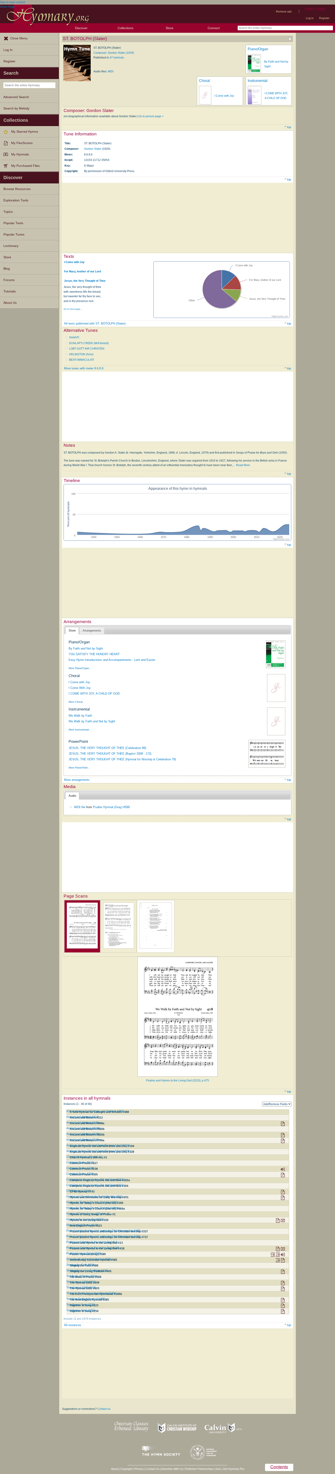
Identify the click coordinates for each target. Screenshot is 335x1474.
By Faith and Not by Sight (86, 648)
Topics (8, 211)
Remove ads (284, 11)
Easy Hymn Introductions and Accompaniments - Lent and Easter (112, 660)
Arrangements (92, 630)
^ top (288, 127)
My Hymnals (20, 154)
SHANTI (74, 337)
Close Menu (19, 38)
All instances (72, 1325)
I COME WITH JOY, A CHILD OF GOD (94, 693)
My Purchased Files (25, 165)
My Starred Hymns (24, 131)
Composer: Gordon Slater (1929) (113, 52)
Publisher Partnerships (199, 1469)
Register (324, 18)
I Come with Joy (224, 95)
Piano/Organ (258, 49)
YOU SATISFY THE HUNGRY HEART (94, 654)
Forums (9, 280)
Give (218, 1469)
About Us (10, 302)
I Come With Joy (80, 688)
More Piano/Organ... (80, 668)
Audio (72, 795)
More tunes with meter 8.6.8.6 (83, 368)
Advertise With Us (172, 1469)
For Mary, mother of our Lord (82, 271)
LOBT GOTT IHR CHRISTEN (86, 348)
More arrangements (77, 779)
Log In (8, 50)
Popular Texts (13, 223)
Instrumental (258, 81)
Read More (243, 465)
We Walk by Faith (80, 715)
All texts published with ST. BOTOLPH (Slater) (95, 323)
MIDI (110, 71)
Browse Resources (17, 189)
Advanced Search (16, 97)
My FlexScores (22, 143)
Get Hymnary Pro (233, 1469)
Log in (310, 18)
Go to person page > (151, 116)
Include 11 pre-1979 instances (82, 1318)
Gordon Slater (92, 148)
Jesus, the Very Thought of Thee (85, 280)
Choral (204, 81)
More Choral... (76, 701)
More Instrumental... (80, 729)
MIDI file (79, 807)
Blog (6, 268)
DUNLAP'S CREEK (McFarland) (89, 343)
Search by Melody (16, 108)
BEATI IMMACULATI (81, 359)
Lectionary (10, 246)
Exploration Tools (15, 200)
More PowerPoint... (79, 767)
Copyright (126, 1469)
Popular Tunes (13, 234)
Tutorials (9, 291)
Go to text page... (73, 309)
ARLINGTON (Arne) (81, 354)
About (114, 1469)
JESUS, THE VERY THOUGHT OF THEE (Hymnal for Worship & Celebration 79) (122, 759)
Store (169, 28)
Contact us (104, 1409)
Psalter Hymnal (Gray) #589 (111, 807)
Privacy (139, 1469)
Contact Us (152, 1469)
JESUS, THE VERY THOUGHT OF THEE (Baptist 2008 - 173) (110, 753)
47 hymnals (117, 57)
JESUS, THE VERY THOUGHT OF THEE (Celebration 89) (107, 748)
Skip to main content (12, 2)
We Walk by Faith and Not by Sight (92, 721)
